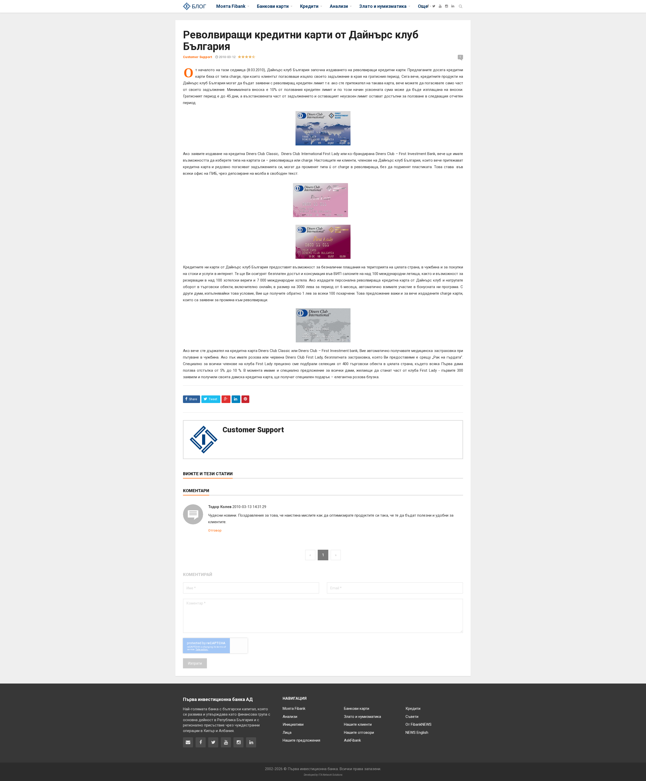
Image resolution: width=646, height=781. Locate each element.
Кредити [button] (309, 6)
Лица (287, 732)
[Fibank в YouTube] (226, 742)
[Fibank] (421, 6)
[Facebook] (428, 6)
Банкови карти (356, 708)
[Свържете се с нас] (188, 742)
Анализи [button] (339, 6)
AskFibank (352, 740)
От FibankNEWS (419, 724)
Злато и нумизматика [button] (383, 6)
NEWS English (417, 732)
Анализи (290, 716)
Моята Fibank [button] (231, 6)
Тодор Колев (219, 507)
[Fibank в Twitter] (213, 742)
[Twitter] (433, 6)
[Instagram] (446, 6)
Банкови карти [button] (273, 6)
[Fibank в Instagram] (238, 742)
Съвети (412, 716)
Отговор (215, 530)
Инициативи (293, 724)
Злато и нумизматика (362, 716)
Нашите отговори (359, 732)
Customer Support (253, 429)
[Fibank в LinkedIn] (251, 742)
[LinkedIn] (452, 6)
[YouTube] (440, 6)
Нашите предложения (301, 740)
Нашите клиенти (358, 724)
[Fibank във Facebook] (201, 742)
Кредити (413, 708)
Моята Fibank (294, 708)
